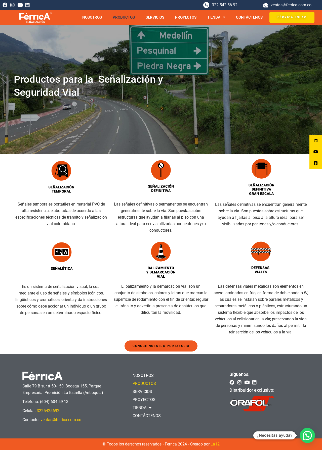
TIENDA (213, 17)
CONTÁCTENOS (249, 17)
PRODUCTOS (124, 17)
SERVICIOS (155, 17)
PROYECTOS (185, 17)
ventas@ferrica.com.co (61, 419)
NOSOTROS (92, 17)
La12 (215, 444)
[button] (307, 435)
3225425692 (48, 410)
